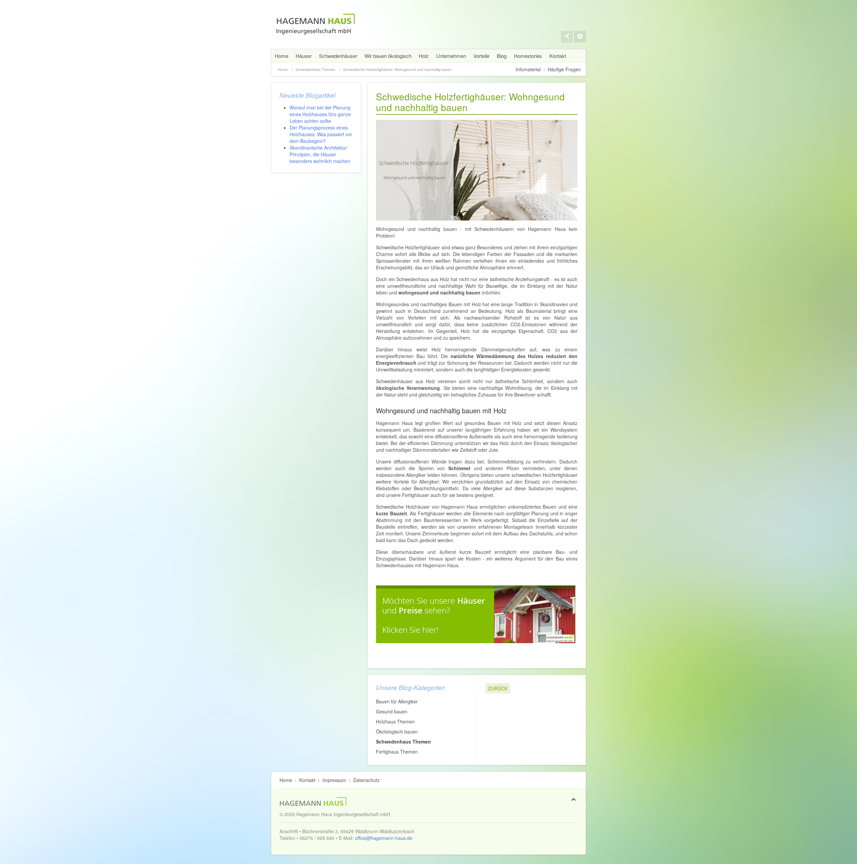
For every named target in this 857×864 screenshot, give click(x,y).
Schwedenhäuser (338, 55)
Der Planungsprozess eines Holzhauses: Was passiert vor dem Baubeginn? (321, 134)
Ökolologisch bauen (397, 731)
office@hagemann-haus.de (383, 838)
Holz (424, 55)
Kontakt (557, 55)
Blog (502, 55)
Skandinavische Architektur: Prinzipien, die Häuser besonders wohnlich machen (320, 154)
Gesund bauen (391, 711)
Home (281, 55)
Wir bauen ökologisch (388, 55)
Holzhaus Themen (395, 721)
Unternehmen (451, 55)
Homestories (528, 55)
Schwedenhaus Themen (315, 69)
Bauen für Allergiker (397, 701)
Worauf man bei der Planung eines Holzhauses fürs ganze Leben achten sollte (320, 114)
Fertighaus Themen (397, 751)
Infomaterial (528, 69)
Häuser (304, 55)
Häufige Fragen (564, 69)
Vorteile (481, 55)
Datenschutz (366, 780)
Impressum (334, 780)
